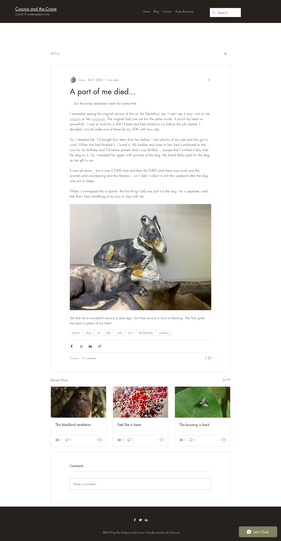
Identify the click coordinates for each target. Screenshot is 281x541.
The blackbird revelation (73, 424)
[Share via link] (100, 346)
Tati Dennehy (146, 332)
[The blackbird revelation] (78, 402)
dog (88, 332)
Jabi (109, 332)
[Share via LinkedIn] (90, 346)
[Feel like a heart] (140, 402)
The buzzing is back (194, 424)
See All (226, 379)
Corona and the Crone (36, 8)
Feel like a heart (129, 424)
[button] (225, 53)
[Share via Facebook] (71, 346)
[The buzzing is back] (202, 402)
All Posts (55, 53)
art (98, 332)
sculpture (164, 332)
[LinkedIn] (146, 520)
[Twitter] (140, 520)
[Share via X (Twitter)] (81, 346)
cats (119, 332)
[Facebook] (135, 520)
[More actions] (209, 79)
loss (130, 332)
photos (76, 332)
